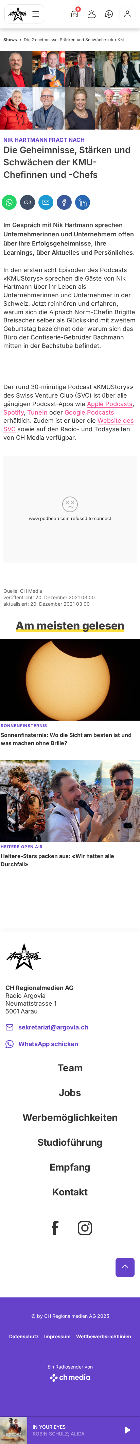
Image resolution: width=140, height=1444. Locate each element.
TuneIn (38, 412)
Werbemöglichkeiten (70, 1117)
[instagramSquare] (84, 1228)
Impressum (57, 1336)
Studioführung (70, 1142)
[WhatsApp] (9, 202)
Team (70, 1068)
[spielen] (127, 1430)
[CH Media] (70, 1376)
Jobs (70, 1092)
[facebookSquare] (55, 1228)
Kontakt (69, 1192)
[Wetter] (92, 14)
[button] (109, 14)
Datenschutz (24, 1336)
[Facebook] (64, 202)
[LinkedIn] (82, 202)
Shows (10, 39)
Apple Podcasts (110, 403)
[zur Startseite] (18, 13)
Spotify (13, 412)
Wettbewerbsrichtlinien (103, 1336)
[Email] (45, 202)
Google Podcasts (89, 412)
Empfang (70, 1167)
